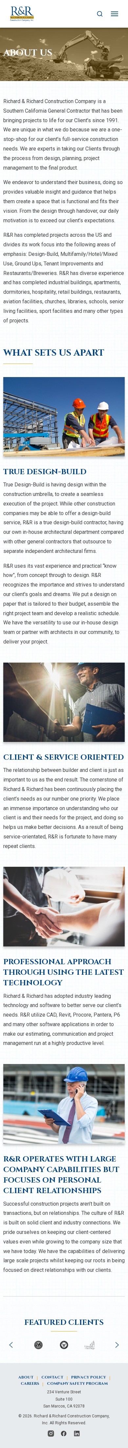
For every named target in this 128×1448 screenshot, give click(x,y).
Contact (52, 1377)
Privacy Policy (88, 1377)
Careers (30, 1383)
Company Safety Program (77, 1383)
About (25, 1377)
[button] (11, 1345)
